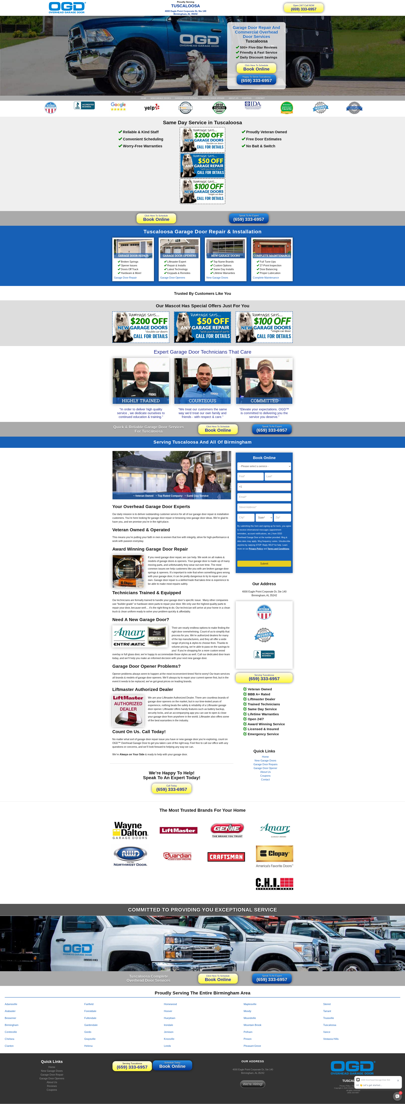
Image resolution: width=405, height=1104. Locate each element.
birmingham (11, 1025)
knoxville (169, 1038)
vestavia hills (331, 1038)
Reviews (52, 1086)
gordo (87, 1031)
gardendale (91, 1025)
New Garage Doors (160, 98)
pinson (248, 1038)
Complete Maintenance (266, 277)
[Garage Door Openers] (179, 248)
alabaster (10, 1011)
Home (143, 98)
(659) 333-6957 (303, 7)
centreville (11, 1031)
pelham (248, 1031)
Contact (260, 98)
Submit (264, 563)
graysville (90, 1038)
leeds (167, 1045)
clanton (9, 1045)
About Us (233, 98)
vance (326, 1031)
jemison (168, 1031)
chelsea (9, 1038)
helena (88, 1045)
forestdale (90, 1011)
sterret (327, 1004)
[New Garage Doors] (225, 248)
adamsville (11, 1004)
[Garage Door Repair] (133, 248)
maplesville (250, 1004)
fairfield (88, 1004)
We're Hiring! (253, 1084)
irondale (168, 1025)
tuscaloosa (329, 1025)
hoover (168, 1011)
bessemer (10, 1018)
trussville (328, 1018)
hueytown (169, 1018)
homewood (170, 1004)
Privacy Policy (256, 549)
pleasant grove (252, 1045)
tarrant (327, 1011)
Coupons (247, 98)
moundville (250, 1018)
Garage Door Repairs (186, 98)
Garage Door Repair (125, 277)
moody (247, 1011)
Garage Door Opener (212, 98)
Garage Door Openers (172, 277)
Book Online (256, 67)
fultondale (90, 1018)
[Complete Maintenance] (272, 248)
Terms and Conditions (278, 549)
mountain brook (252, 1025)
